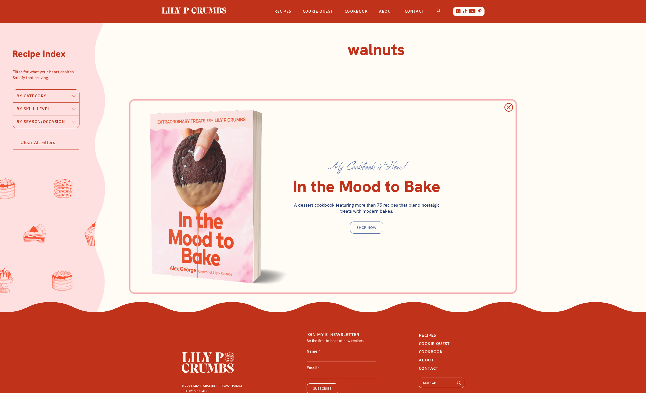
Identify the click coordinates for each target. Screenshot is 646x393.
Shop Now (367, 227)
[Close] (508, 107)
